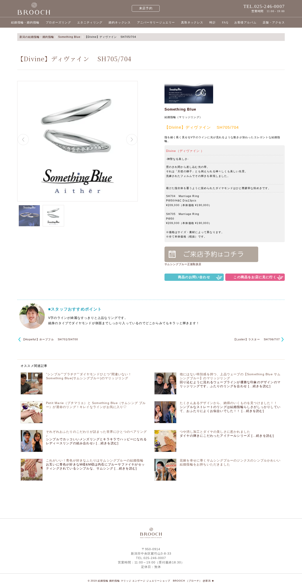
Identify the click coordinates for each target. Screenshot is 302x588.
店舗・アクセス (274, 22)
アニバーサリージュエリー (156, 22)
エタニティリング (89, 22)
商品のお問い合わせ (194, 277)
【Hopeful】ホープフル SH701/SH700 (50, 339)
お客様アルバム (245, 22)
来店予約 (146, 8)
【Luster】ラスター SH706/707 (256, 339)
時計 (212, 22)
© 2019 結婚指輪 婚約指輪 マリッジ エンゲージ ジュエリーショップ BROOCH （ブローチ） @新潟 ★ (151, 580)
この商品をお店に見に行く (254, 277)
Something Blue (180, 109)
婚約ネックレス (120, 22)
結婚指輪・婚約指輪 (25, 22)
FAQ (225, 22)
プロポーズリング (58, 22)
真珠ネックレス (192, 22)
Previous (23, 139)
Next (131, 139)
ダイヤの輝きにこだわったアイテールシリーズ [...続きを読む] (227, 435)
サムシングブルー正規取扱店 (183, 264)
